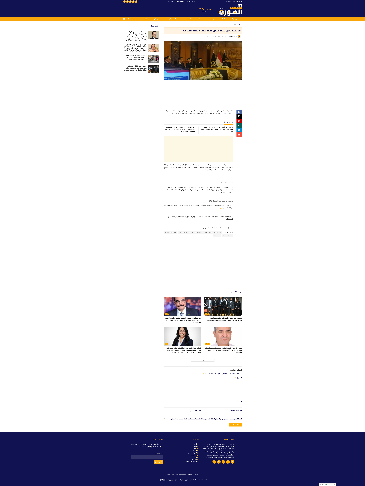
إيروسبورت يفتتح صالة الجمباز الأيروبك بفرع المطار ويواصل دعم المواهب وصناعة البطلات (135, 57)
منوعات (135, 19)
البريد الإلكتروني (195, 410)
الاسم (239, 402)
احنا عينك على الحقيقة (215, 232)
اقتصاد (189, 19)
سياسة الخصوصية (181, 2)
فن (146, 19)
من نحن (193, 2)
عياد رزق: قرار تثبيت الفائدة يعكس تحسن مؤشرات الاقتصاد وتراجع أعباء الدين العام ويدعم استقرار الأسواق (223, 350)
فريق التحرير (228, 36)
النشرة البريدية (171, 2)
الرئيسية (235, 19)
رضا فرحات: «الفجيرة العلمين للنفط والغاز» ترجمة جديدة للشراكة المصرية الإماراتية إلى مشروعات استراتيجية (180, 129)
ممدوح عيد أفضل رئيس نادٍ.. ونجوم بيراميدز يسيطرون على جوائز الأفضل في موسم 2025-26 (217, 129)
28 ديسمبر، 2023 (215, 36)
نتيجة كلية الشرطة (227, 236)
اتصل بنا (188, 2)
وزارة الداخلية (217, 236)
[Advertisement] (157, 9)
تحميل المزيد (203, 360)
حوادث (201, 19)
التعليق (238, 378)
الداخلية (191, 232)
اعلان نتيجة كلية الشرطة (201, 232)
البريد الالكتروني (159, 453)
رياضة (212, 19)
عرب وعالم (157, 19)
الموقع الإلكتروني (236, 410)
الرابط (221, 207)
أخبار (223, 19)
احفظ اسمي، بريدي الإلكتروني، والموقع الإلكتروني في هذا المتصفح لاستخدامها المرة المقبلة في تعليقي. (206, 419)
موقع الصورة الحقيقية (170, 232)
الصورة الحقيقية (174, 19)
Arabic (322, 484)
